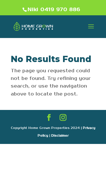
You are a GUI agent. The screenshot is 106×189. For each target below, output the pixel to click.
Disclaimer (60, 135)
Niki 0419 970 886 (54, 9)
